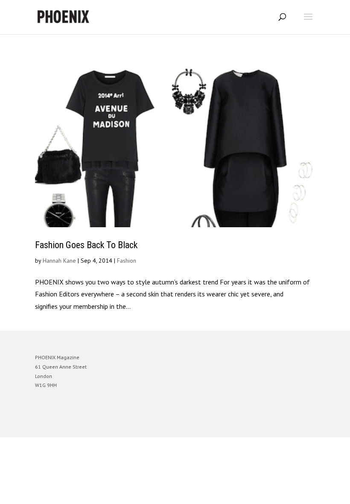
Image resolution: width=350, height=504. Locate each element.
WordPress (216, 424)
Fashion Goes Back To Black (86, 245)
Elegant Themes (163, 424)
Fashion (126, 260)
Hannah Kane (59, 260)
